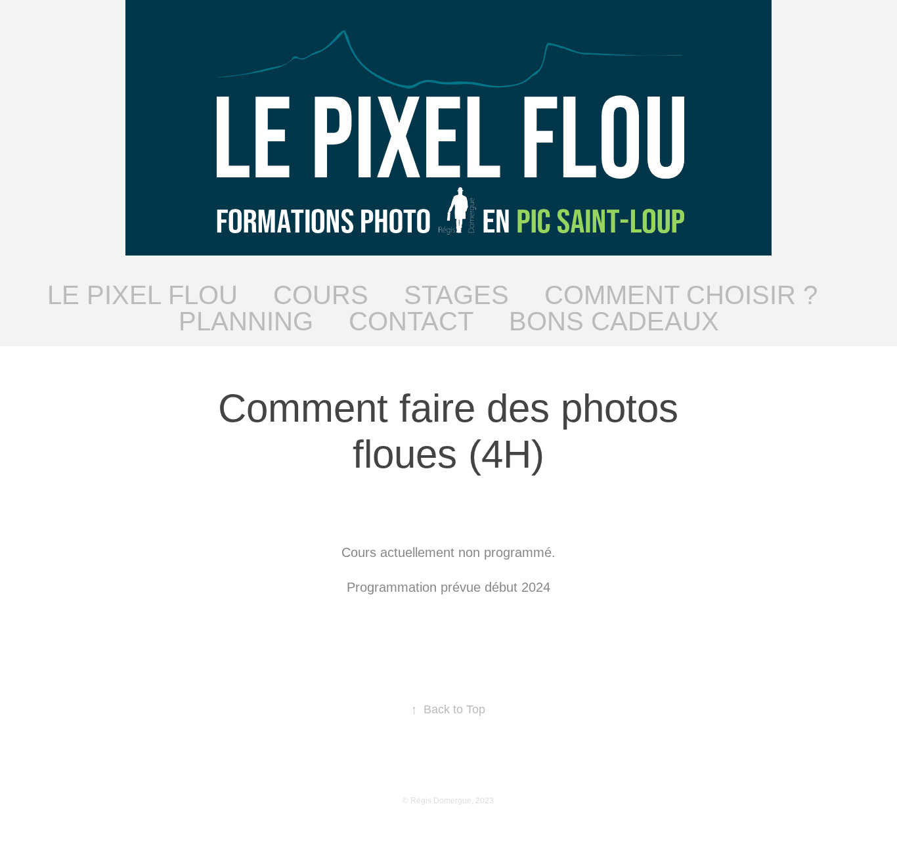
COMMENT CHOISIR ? (681, 294)
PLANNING (246, 321)
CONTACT (411, 321)
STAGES (456, 294)
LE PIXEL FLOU (142, 294)
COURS (320, 294)
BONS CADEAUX (614, 321)
